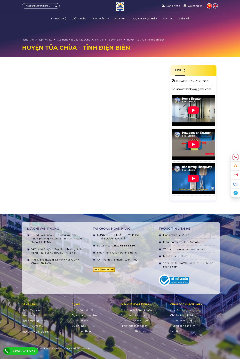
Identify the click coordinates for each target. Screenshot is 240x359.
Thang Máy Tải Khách (34, 326)
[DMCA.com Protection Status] (104, 270)
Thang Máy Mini (31, 310)
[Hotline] (235, 157)
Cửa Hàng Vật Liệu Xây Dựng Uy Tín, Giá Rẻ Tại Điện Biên (89, 39)
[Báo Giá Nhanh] (235, 166)
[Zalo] (235, 184)
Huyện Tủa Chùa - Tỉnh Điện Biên (146, 39)
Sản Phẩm (98, 18)
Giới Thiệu (79, 18)
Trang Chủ (58, 18)
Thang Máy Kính (31, 315)
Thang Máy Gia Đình (33, 320)
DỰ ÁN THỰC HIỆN (145, 18)
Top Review (45, 39)
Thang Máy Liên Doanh (35, 331)
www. (178, 249)
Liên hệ (184, 18)
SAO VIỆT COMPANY (79, 348)
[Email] (235, 175)
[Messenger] (235, 192)
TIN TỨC (168, 18)
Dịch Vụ (120, 18)
